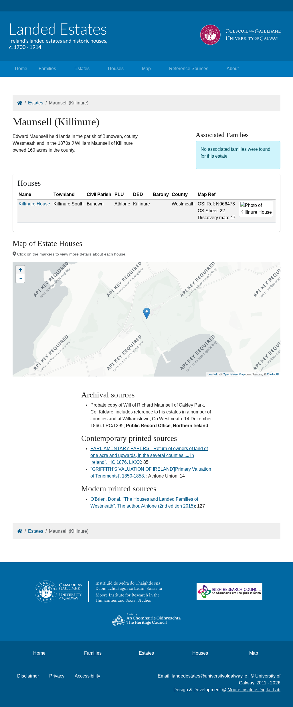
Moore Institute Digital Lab (253, 689)
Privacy (56, 676)
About (233, 68)
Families (47, 68)
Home (21, 68)
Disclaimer (28, 676)
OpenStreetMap (234, 374)
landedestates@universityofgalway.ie (209, 676)
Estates (82, 68)
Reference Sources (188, 68)
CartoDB (273, 374)
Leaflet (212, 374)
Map (146, 68)
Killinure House (34, 203)
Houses (116, 68)
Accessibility (87, 676)
